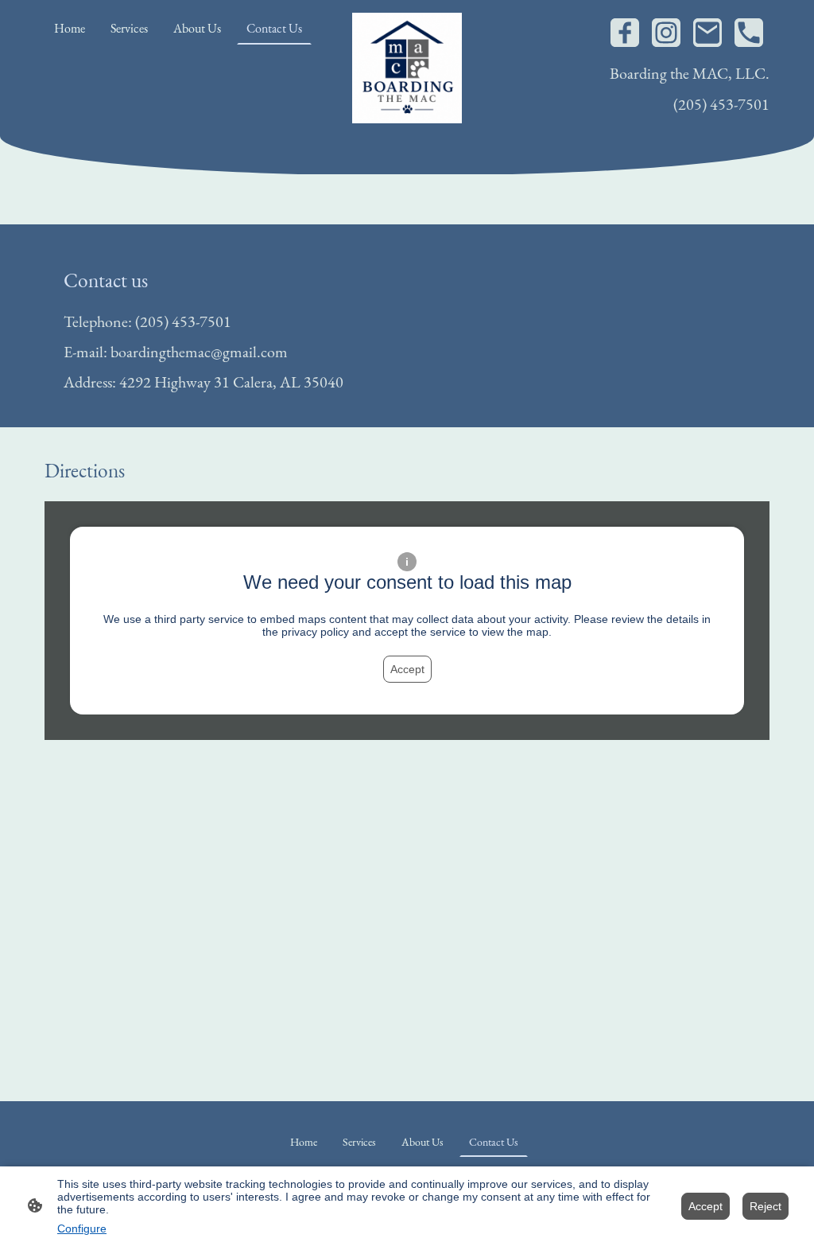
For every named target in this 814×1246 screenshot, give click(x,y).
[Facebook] (624, 32)
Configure (82, 1228)
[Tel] (749, 32)
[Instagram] (666, 32)
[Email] (707, 32)
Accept (407, 669)
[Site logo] (407, 68)
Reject (765, 1206)
